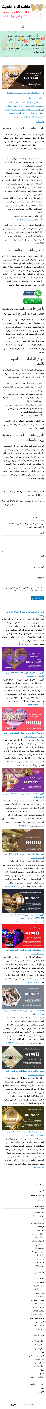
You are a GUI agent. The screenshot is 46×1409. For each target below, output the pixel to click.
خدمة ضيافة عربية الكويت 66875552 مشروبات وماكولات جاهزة (24, 1012)
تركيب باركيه (39, 1255)
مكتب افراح (33, 97)
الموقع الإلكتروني (38, 577)
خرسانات (40, 1282)
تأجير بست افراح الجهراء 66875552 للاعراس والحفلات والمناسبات (25, 674)
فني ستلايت (39, 1212)
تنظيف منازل (38, 1278)
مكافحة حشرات (37, 1223)
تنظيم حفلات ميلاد (26, 113)
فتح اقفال (40, 1226)
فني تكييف (40, 1293)
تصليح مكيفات (38, 1366)
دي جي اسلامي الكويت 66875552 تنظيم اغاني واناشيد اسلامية (24, 952)
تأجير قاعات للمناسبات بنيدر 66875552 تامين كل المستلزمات (23, 795)
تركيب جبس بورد (37, 1318)
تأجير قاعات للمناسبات (29, 102)
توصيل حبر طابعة (37, 1384)
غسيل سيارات (38, 1363)
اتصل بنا (41, 1190)
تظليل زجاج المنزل (36, 1377)
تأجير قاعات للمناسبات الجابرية (29, 220)
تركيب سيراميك (37, 1251)
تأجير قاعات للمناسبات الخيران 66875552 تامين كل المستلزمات (24, 856)
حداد (42, 1352)
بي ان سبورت (38, 1215)
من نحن (41, 1199)
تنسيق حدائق (38, 1325)
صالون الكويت (38, 1289)
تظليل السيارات (37, 1314)
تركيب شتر (39, 1259)
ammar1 (35, 92)
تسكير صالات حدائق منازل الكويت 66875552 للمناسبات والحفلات (25, 1073)
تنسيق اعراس (23, 106)
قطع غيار (40, 1391)
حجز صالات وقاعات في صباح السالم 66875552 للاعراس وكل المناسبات (24, 735)
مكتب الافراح (18, 239)
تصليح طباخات (38, 1311)
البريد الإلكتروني (38, 567)
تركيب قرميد (39, 1380)
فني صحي (40, 1230)
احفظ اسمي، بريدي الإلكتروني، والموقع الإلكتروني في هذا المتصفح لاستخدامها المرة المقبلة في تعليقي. (23, 589)
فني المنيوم (39, 1359)
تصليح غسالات (38, 1341)
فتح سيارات (39, 1248)
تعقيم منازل (39, 1296)
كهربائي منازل (38, 1237)
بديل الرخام (39, 1329)
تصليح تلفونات (38, 1348)
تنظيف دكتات (38, 1303)
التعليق (41, 533)
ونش (42, 1370)
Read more (24, 643)
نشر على (18, 92)
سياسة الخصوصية (36, 1195)
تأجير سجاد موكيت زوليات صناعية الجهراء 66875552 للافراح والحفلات (27, 916)
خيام (42, 1388)
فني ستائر (40, 1321)
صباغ (42, 1373)
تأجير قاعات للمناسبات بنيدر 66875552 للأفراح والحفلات (24, 614)
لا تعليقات (40, 121)
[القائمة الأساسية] (23, 27)
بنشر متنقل (39, 1219)
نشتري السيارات (37, 1300)
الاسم (41, 556)
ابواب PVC (39, 1266)
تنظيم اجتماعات (32, 109)
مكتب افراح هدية (21, 117)
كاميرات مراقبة (37, 1241)
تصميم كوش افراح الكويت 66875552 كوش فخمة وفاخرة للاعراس (25, 1133)
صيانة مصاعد (38, 1262)
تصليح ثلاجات (38, 1345)
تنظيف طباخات (38, 1307)
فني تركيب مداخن (36, 1355)
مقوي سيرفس (38, 1233)
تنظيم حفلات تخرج (17, 109)
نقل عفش (40, 1244)
